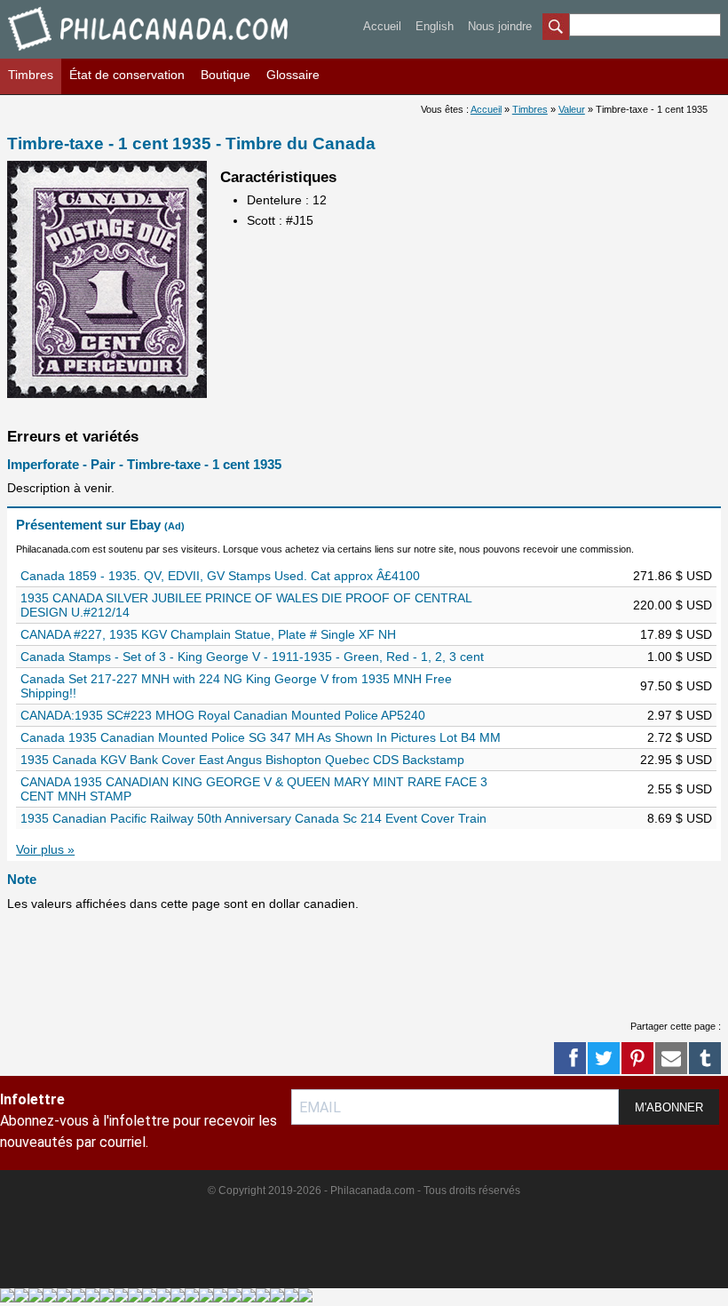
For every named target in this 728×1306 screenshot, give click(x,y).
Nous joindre (500, 26)
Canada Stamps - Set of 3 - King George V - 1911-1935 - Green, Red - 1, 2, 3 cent (252, 656)
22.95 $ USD (676, 760)
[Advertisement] (330, 962)
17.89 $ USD (676, 634)
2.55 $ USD (679, 789)
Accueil (382, 26)
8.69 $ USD (679, 818)
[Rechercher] (555, 28)
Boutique (225, 75)
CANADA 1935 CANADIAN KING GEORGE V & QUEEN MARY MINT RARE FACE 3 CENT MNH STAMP (253, 789)
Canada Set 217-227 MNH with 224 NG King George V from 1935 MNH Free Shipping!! (236, 686)
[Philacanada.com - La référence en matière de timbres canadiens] (149, 53)
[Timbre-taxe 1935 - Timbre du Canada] (107, 393)
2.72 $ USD (679, 737)
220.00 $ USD (672, 605)
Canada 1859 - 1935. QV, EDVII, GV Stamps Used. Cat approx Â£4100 (220, 576)
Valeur (571, 109)
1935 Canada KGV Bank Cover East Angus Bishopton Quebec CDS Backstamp (242, 760)
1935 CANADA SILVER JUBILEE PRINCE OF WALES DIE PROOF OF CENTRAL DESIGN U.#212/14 (245, 605)
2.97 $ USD (679, 715)
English (434, 26)
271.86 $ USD (672, 576)
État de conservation (127, 75)
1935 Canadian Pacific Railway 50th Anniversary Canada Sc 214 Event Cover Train (253, 818)
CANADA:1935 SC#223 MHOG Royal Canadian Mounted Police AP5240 (222, 715)
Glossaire (293, 75)
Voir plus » (45, 849)
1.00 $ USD (679, 656)
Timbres (30, 75)
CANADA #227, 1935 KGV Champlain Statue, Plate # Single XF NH (208, 634)
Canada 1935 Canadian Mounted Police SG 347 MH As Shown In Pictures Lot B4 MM (260, 737)
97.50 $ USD (676, 686)
